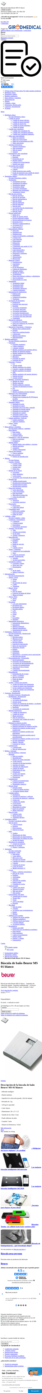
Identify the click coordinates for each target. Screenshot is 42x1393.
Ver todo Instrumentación (16, 576)
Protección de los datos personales (15, 1357)
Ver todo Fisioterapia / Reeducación (20, 633)
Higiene (7, 101)
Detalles (3, 1081)
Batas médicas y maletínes (13, 98)
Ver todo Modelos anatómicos (18, 341)
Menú (2, 112)
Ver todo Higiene (14, 460)
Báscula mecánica (19, 1249)
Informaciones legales (11, 1352)
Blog (2, 1130)
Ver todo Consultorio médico (17, 821)
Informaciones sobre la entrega (14, 1366)
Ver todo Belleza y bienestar (17, 752)
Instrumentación (10, 99)
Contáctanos (4, 23)
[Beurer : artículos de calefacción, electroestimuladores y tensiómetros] (8, 979)
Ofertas (7, 108)
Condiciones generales (12, 1349)
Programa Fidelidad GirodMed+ (15, 1356)
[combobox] (10, 36)
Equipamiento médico (11, 953)
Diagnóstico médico (11, 94)
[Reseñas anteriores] (2, 1294)
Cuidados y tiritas (10, 103)
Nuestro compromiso (11, 1354)
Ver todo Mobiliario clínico (17, 117)
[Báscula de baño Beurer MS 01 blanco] (5, 1024)
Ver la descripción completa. (9, 990)
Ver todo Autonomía (15, 851)
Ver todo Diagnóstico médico (18, 178)
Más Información (6, 1128)
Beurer (4, 1263)
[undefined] (34, 1280)
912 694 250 (5, 22)
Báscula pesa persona (11, 956)
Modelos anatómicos (11, 96)
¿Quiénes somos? (10, 1350)
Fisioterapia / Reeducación (13, 105)
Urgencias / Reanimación (12, 106)
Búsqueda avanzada (7, 38)
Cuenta (3, 943)
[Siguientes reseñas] (39, 1294)
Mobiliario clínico (10, 92)
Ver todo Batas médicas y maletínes (19, 428)
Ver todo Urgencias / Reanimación (19, 695)
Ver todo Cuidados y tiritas (17, 518)
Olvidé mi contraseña (11, 1364)
